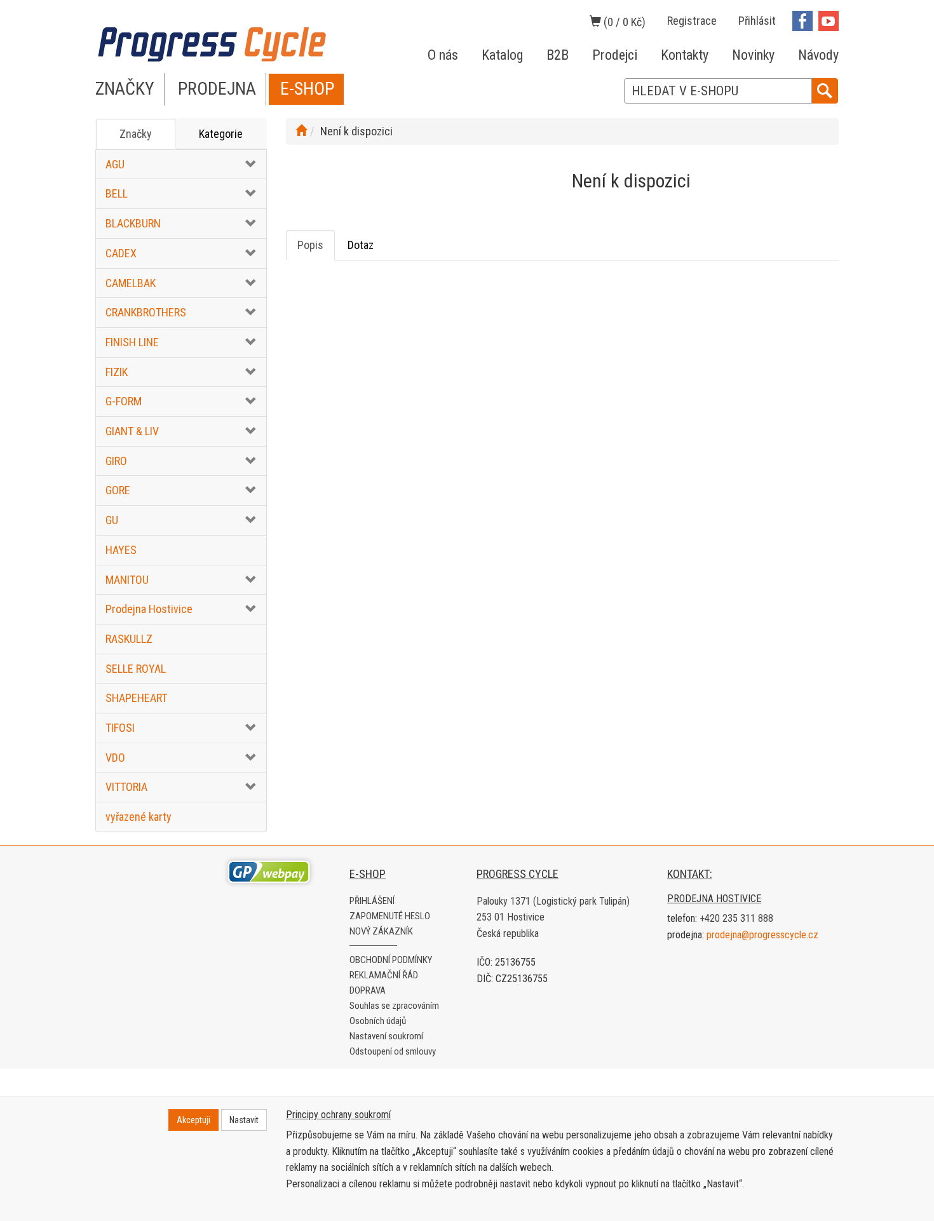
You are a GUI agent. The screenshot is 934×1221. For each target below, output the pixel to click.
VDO (115, 757)
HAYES (121, 550)
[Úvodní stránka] (301, 131)
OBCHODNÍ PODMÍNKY (390, 960)
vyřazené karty (138, 816)
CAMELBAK (130, 283)
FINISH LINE (132, 342)
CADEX (121, 253)
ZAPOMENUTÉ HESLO (389, 916)
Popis (310, 245)
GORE (117, 490)
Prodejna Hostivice (149, 609)
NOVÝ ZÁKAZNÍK (381, 931)
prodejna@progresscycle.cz (762, 935)
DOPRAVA (367, 990)
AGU (115, 164)
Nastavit (244, 1120)
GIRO (116, 461)
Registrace (692, 20)
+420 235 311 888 (736, 918)
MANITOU (127, 579)
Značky (135, 133)
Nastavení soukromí (386, 1036)
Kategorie (221, 133)
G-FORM (123, 401)
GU (111, 520)
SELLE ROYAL (135, 668)
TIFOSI (120, 727)
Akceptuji (193, 1120)
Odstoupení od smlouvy (392, 1051)
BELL (116, 193)
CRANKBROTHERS (145, 312)
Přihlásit (757, 20)
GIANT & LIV (132, 431)
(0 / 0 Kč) (623, 22)
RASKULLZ (128, 638)
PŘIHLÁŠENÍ (372, 901)
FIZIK (116, 372)
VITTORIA (126, 786)
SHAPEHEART (136, 698)
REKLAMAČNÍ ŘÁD (383, 975)
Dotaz (361, 245)
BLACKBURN (133, 223)
